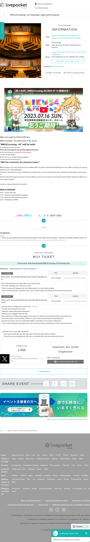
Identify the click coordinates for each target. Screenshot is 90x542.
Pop (33, 455)
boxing (55, 475)
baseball (15, 475)
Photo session (55, 465)
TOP (1, 430)
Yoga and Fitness (18, 479)
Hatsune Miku (56, 35)
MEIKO (68, 38)
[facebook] (59, 510)
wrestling (47, 475)
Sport (3, 475)
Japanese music (18, 455)
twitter (46, 383)
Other (82, 455)
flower (74, 38)
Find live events (43, 8)
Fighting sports (65, 475)
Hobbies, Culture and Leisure (5, 482)
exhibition (43, 465)
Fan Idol (4, 465)
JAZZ (51, 455)
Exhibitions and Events (5, 491)
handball (84, 475)
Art (85, 488)
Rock (28, 455)
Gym (28, 479)
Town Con (58, 488)
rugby (30, 475)
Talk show (66, 465)
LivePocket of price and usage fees (21, 505)
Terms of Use (43, 505)
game (60, 479)
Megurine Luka (56, 38)
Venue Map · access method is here (67, 61)
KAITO (64, 38)
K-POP (58, 455)
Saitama (56, 54)
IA (71, 38)
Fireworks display (45, 488)
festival (34, 488)
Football (23, 475)
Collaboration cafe (18, 469)
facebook (54, 383)
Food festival (77, 488)
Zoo (34, 479)
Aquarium (41, 479)
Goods (79, 465)
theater (20, 459)
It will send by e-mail (72, 383)
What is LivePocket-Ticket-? (31, 500)
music (3, 455)
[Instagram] (65, 510)
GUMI (78, 38)
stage (14, 459)
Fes (38, 455)
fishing (66, 479)
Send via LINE (63, 383)
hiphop (44, 455)
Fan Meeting (16, 465)
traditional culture (43, 459)
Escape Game (76, 479)
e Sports (76, 475)
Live (73, 465)
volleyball (38, 475)
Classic (65, 455)
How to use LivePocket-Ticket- (57, 500)
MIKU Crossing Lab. (58, 66)
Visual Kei (74, 455)
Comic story (30, 459)
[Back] (4, 14)
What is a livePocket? (45, 4)
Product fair (16, 488)
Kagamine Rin (65, 35)
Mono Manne (65, 459)
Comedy (55, 459)
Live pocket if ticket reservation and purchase (13, 5)
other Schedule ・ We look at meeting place (66, 73)
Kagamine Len (75, 35)
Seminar (67, 488)
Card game (51, 479)
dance (74, 459)
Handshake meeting (30, 465)
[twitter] (52, 510)
